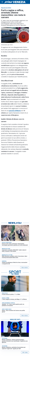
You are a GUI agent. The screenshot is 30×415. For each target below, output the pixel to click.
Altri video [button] (25, 352)
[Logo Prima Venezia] (15, 2)
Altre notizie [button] (24, 267)
